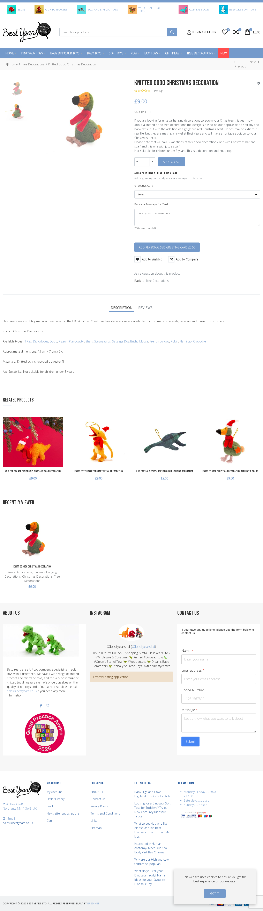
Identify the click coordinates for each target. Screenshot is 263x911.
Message (189, 710)
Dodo (53, 341)
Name (187, 651)
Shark (89, 341)
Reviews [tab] (145, 307)
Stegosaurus (102, 341)
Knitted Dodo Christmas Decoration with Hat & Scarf (230, 471)
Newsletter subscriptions (63, 813)
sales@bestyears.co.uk (22, 691)
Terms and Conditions (105, 813)
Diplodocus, (40, 341)
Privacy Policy (99, 806)
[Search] (172, 32)
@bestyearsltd (143, 646)
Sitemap (96, 828)
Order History (56, 799)
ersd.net (93, 903)
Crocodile (199, 341)
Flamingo (186, 341)
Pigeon (63, 341)
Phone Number (192, 690)
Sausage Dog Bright (125, 341)
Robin (174, 341)
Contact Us (98, 799)
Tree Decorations (157, 281)
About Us (97, 792)
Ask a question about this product (157, 273)
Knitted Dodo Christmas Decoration (32, 566)
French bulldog (159, 341)
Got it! (214, 894)
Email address (192, 670)
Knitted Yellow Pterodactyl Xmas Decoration (98, 471)
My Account (54, 792)
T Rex (28, 341)
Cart (49, 821)
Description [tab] (122, 307)
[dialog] (215, 886)
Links (94, 821)
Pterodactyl (76, 341)
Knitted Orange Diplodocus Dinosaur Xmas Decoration (33, 471)
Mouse (143, 341)
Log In (50, 806)
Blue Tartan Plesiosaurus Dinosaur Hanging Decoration (164, 471)
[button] (224, 32)
